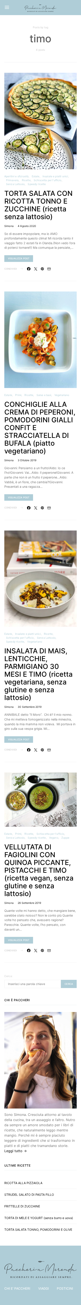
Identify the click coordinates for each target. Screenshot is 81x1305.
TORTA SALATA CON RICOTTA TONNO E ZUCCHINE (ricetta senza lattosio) (38, 205)
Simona (9, 226)
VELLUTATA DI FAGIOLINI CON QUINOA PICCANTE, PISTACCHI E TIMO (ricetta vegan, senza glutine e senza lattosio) (38, 870)
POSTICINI (65, 1288)
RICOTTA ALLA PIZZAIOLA (23, 1183)
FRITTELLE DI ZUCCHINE (22, 1206)
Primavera (12, 180)
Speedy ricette (37, 184)
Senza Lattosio (15, 184)
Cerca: (8, 976)
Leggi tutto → (15, 1151)
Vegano (53, 837)
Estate (36, 176)
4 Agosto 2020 (27, 226)
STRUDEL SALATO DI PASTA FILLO (29, 1194)
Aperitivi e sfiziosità (16, 176)
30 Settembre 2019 (30, 706)
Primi (18, 395)
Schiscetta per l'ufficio (48, 180)
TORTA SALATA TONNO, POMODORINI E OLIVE (38, 1229)
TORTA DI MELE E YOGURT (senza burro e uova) (38, 1218)
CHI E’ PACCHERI (17, 1288)
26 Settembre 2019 (29, 902)
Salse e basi (44, 395)
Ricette (26, 180)
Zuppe (65, 837)
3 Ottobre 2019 (27, 460)
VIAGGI (43, 1288)
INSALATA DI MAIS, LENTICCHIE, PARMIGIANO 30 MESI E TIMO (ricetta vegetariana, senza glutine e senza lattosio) (38, 674)
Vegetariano (61, 395)
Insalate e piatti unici (55, 176)
